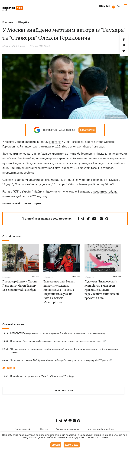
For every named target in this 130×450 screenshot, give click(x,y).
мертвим (55, 142)
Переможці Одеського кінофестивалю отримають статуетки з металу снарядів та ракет (56, 341)
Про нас (44, 429)
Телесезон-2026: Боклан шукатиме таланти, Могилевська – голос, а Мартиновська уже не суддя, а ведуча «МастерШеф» (59, 292)
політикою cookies (97, 438)
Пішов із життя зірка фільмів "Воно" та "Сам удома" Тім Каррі (42, 376)
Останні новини (13, 324)
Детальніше (71, 445)
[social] (78, 218)
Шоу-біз (104, 6)
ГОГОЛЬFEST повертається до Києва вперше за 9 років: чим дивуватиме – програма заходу (57, 333)
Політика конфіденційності (101, 429)
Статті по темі (11, 236)
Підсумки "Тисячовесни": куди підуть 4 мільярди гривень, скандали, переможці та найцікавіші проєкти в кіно (101, 290)
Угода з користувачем (67, 429)
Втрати (38, 203)
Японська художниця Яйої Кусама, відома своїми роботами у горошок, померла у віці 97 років (59, 360)
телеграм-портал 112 (45, 146)
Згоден (56, 445)
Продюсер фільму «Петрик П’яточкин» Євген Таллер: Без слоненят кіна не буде (19, 286)
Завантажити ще (63, 390)
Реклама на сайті (23, 429)
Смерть (27, 203)
